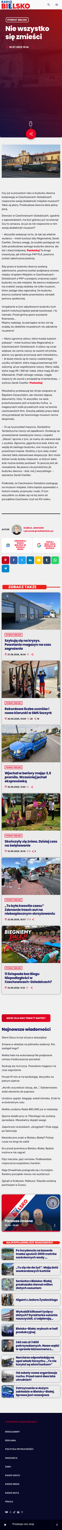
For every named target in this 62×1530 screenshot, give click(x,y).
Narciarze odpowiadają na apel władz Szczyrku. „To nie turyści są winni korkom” (36, 1361)
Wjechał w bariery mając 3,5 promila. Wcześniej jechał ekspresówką (28, 777)
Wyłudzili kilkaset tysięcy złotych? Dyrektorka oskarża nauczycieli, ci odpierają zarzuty (37, 1316)
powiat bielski (17, 20)
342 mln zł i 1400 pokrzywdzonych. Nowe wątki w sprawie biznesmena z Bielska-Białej (37, 1347)
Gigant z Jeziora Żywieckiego (37, 1300)
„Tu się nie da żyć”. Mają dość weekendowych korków (37, 1269)
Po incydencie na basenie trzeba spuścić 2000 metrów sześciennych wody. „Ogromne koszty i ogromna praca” (36, 1257)
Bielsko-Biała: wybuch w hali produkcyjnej (37, 1330)
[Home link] (16, 5)
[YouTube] (6, 1512)
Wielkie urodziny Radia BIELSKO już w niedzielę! (30, 1109)
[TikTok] (14, 1512)
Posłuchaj (36, 382)
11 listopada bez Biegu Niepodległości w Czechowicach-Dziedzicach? (28, 978)
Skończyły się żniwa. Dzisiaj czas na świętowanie (31, 843)
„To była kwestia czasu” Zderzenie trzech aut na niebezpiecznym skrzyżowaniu (30, 909)
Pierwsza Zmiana (19, 1221)
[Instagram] (18, 1512)
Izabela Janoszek (34, 528)
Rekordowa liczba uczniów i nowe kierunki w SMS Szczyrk (28, 711)
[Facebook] (22, 1512)
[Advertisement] (31, 85)
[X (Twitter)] (10, 1512)
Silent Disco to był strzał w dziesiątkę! (24, 1037)
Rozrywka (11, 1215)
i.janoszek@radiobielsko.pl (38, 531)
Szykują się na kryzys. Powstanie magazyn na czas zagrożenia (28, 644)
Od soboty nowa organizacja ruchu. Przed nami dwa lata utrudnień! (36, 1376)
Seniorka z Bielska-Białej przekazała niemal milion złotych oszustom (34, 1284)
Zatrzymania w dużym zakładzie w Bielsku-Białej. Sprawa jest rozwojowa (35, 1391)
